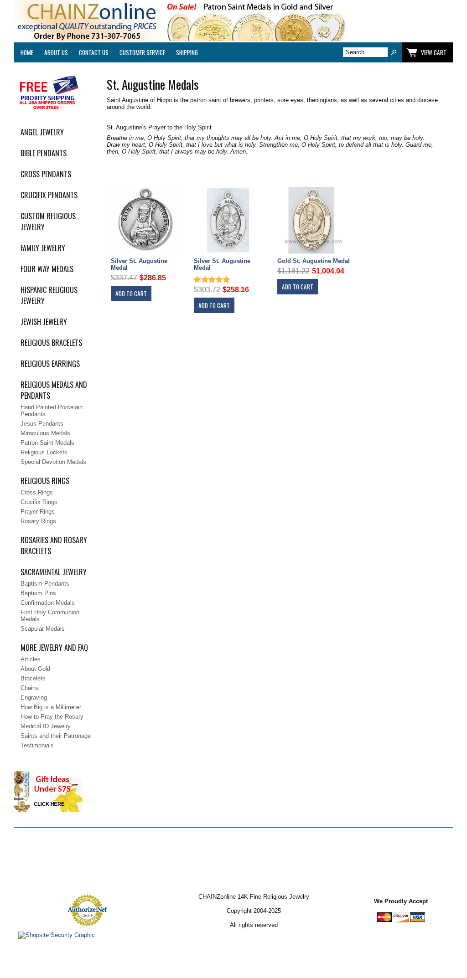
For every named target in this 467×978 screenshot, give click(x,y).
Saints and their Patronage (56, 735)
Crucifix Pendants (49, 195)
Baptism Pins (38, 593)
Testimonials (37, 745)
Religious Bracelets (51, 342)
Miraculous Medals (45, 433)
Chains (30, 688)
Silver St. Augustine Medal (139, 264)
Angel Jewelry (42, 132)
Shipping (187, 52)
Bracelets (33, 678)
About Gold (35, 668)
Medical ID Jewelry (46, 726)
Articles (31, 659)
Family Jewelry (43, 247)
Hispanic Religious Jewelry (49, 295)
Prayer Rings (38, 511)
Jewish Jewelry (44, 321)
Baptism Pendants (45, 583)
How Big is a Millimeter (51, 707)
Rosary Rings (38, 521)
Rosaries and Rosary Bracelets (54, 545)
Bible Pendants (44, 153)
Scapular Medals (43, 628)
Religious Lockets (44, 452)
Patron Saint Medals (47, 442)
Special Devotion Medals (53, 461)
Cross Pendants (46, 174)
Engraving (34, 697)
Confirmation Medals (48, 602)
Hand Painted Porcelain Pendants (52, 410)
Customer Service (142, 52)
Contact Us (94, 52)
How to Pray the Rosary (52, 716)
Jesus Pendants (42, 423)
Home (27, 52)
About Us (56, 52)
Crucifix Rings (39, 502)
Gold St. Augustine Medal (313, 260)
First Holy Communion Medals (50, 616)
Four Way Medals (47, 268)
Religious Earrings (50, 363)
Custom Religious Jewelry (48, 221)
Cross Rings (37, 492)
